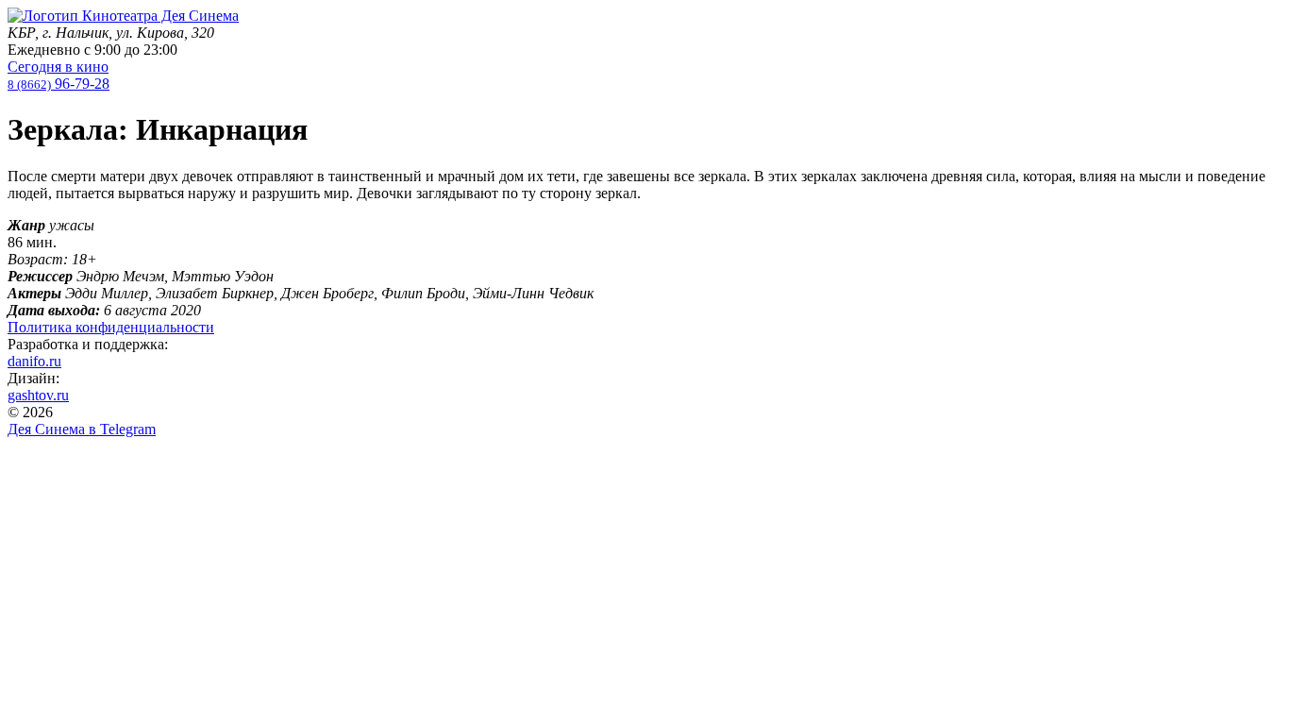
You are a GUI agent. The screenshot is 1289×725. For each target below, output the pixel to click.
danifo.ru (34, 361)
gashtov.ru (38, 395)
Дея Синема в (82, 429)
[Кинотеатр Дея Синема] (123, 16)
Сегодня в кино (58, 67)
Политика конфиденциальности (111, 327)
